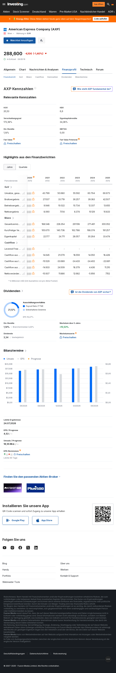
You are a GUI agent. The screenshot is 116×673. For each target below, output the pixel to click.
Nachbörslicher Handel (92, 11)
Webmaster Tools (11, 582)
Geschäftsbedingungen (14, 653)
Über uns (64, 563)
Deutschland (39, 11)
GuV (21, 77)
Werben (64, 569)
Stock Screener (21, 11)
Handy (5, 569)
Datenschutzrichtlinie (39, 653)
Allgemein (9, 69)
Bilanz (29, 77)
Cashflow (39, 77)
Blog (4, 563)
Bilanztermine (81, 77)
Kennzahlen (52, 77)
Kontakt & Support (69, 576)
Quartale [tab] (23, 167)
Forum (99, 69)
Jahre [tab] (10, 167)
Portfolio (6, 576)
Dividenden (66, 77)
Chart (22, 69)
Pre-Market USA (68, 11)
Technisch (86, 69)
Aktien (6, 11)
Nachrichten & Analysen (43, 69)
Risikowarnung (59, 653)
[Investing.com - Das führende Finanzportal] (18, 4)
